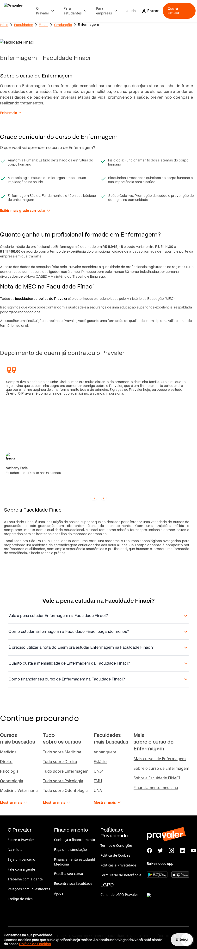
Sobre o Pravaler (21, 839)
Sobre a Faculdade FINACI (157, 778)
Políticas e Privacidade (118, 865)
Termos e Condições (116, 845)
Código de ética (20, 899)
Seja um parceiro (21, 859)
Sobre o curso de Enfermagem (161, 768)
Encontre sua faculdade (73, 883)
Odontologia (11, 780)
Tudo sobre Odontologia (65, 790)
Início (4, 25)
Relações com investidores (29, 889)
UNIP (98, 771)
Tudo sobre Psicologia (63, 780)
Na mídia (15, 849)
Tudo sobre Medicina (62, 752)
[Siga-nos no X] (160, 850)
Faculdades (23, 25)
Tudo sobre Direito (60, 761)
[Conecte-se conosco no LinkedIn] (182, 850)
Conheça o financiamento (74, 839)
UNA (98, 790)
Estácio (100, 761)
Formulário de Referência (120, 875)
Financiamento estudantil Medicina (74, 861)
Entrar (153, 10)
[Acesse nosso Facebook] (149, 850)
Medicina (8, 752)
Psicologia (9, 771)
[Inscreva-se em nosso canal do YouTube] (193, 850)
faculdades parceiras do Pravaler (41, 299)
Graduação (63, 25)
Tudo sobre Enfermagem (65, 771)
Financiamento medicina (156, 787)
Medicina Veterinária (19, 790)
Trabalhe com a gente (25, 879)
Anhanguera (105, 752)
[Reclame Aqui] (171, 901)
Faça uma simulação (70, 849)
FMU (98, 780)
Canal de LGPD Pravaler (119, 894)
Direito (6, 761)
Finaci (43, 25)
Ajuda (131, 10)
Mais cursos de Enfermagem (160, 758)
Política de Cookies (115, 855)
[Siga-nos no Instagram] (171, 850)
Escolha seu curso (68, 873)
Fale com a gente (21, 869)
